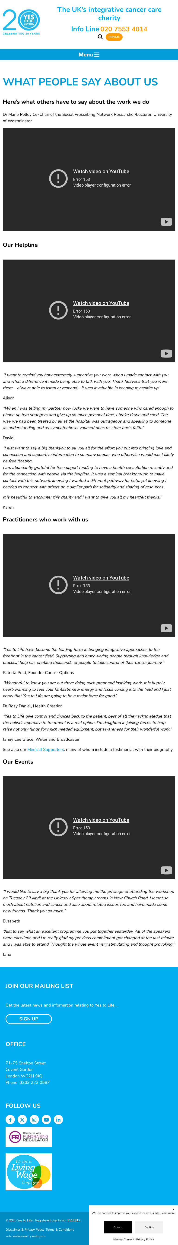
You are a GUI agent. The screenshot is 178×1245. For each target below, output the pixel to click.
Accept (118, 1227)
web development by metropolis (26, 1236)
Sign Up (28, 1019)
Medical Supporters (45, 749)
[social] (10, 1120)
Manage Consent (123, 1239)
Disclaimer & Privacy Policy (25, 1229)
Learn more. (168, 1213)
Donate (114, 37)
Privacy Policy (145, 1239)
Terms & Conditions (60, 1229)
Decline (149, 1227)
